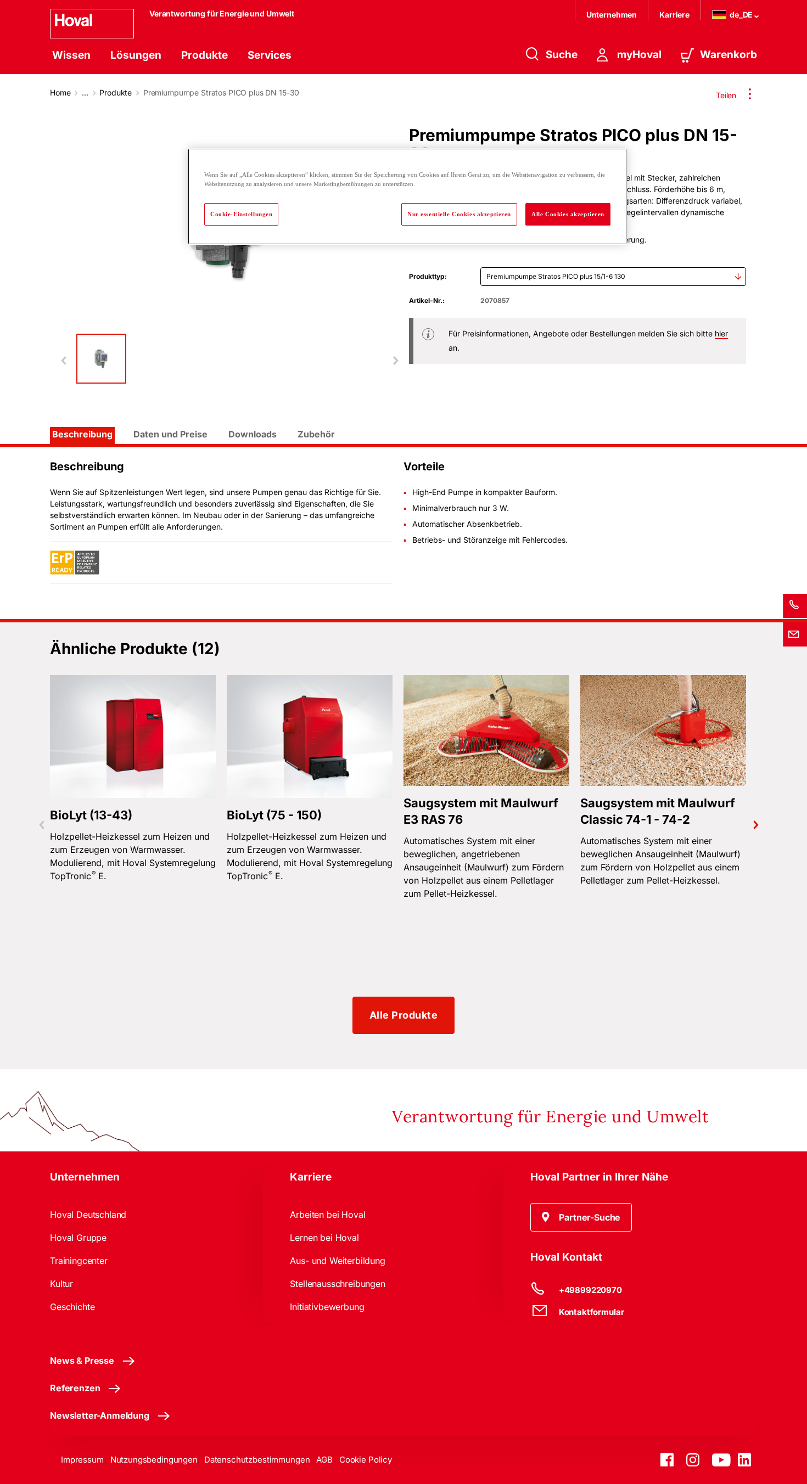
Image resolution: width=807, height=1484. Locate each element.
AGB (324, 1459)
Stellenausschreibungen (337, 1283)
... (85, 92)
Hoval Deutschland (88, 1214)
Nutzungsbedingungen (154, 1459)
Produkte (204, 55)
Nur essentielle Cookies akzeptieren (459, 214)
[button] (581, 1217)
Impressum (82, 1459)
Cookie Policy (365, 1459)
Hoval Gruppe (78, 1237)
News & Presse (82, 1360)
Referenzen (75, 1387)
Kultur (61, 1283)
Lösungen (135, 55)
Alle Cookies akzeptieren (567, 214)
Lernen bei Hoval (324, 1237)
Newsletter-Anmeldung (99, 1415)
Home (60, 92)
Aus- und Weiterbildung (337, 1260)
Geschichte (72, 1306)
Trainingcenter (79, 1260)
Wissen (71, 55)
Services (270, 55)
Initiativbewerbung (327, 1306)
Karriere (674, 14)
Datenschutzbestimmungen (257, 1459)
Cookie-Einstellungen (241, 214)
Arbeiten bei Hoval (327, 1214)
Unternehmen (611, 14)
